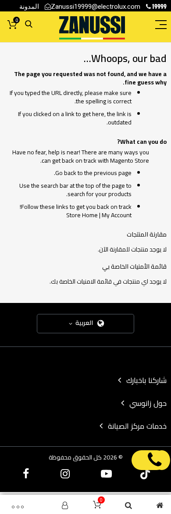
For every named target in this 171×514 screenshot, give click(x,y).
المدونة (29, 6)
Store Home (82, 215)
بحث (28, 24)
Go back (65, 173)
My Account (117, 215)
